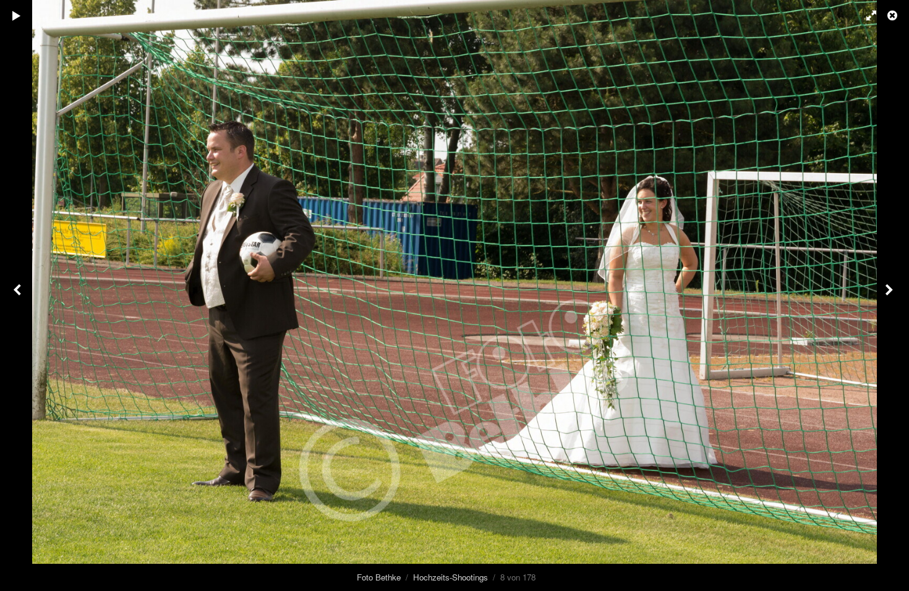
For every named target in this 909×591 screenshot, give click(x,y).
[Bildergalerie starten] (16, 15)
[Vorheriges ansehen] (18, 295)
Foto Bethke (379, 577)
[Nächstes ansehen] (890, 295)
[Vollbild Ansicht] (865, 15)
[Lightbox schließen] (893, 15)
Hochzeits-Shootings (450, 577)
